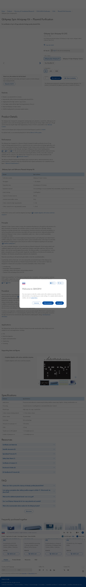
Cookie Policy (34, 298)
